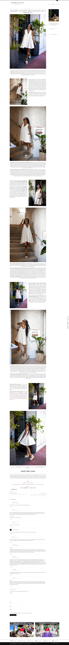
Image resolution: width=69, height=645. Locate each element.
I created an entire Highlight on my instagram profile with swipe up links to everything (18, 393)
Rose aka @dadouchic (13, 387)
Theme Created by (55, 643)
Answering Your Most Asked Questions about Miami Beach (28, 11)
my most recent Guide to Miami (24, 476)
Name (11, 602)
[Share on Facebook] (13, 489)
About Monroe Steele (28, 643)
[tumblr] (30, 488)
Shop (57, 4)
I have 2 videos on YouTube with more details (18, 397)
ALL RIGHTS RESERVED (21, 643)
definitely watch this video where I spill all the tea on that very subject (33, 73)
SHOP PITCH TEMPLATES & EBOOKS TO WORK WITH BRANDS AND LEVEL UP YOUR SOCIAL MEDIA (28, 484)
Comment (11, 592)
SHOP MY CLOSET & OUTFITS (28, 482)
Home (48, 4)
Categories (53, 4)
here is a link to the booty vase (14, 394)
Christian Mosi (14, 502)
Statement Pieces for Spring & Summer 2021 (18, 494)
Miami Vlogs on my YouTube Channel (39, 476)
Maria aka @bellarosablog (23, 384)
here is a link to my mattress (23, 395)
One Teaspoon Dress (13, 466)
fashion (27, 9)
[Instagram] (22, 488)
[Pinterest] (24, 488)
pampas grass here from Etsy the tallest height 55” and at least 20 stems (18, 399)
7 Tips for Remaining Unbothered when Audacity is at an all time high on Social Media (38, 495)
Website (11, 609)
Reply (11, 519)
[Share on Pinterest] (16, 489)
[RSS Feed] (33, 488)
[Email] (34, 488)
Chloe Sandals (23, 466)
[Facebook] (27, 488)
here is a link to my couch (15, 395)
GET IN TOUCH (35, 643)
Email (11, 606)
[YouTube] (25, 488)
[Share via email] (12, 489)
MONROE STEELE (17, 3)
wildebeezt (14, 569)
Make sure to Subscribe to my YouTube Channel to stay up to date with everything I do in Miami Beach (28, 478)
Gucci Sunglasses (32, 466)
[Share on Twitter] (15, 489)
